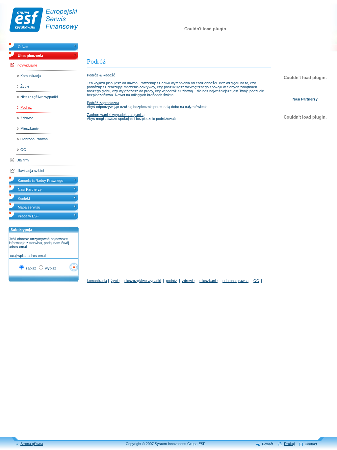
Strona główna (31, 444)
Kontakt (24, 198)
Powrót (267, 444)
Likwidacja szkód (30, 171)
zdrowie (188, 281)
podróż (171, 281)
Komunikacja (30, 76)
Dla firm (22, 160)
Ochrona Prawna (34, 139)
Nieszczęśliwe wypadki (39, 97)
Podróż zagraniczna (103, 103)
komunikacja (97, 281)
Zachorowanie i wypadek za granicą (115, 115)
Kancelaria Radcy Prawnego (40, 181)
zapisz (30, 268)
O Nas (23, 47)
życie (115, 281)
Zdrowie (26, 118)
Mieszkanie (29, 128)
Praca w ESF (28, 216)
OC (23, 150)
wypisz (50, 268)
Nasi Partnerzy (30, 189)
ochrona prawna (235, 281)
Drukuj (289, 444)
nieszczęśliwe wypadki (142, 281)
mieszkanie (208, 281)
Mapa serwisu (29, 207)
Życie (24, 86)
